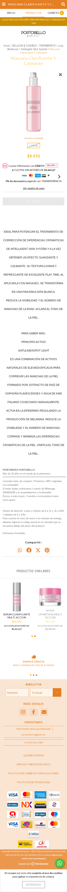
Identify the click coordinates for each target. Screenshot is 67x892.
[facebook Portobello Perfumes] (33, 712)
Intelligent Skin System (34, 49)
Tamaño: (33, 138)
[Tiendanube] (33, 865)
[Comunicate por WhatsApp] (59, 863)
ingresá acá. (57, 855)
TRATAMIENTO (47, 45)
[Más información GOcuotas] (52, 165)
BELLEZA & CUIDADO (25, 45)
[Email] (44, 712)
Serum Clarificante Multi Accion (16, 616)
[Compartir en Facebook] (28, 550)
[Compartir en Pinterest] (47, 550)
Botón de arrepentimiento (34, 858)
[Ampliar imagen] (60, 74)
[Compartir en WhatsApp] (20, 550)
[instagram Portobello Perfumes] (23, 712)
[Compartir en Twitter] (38, 550)
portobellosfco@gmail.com (33, 734)
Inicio (7, 45)
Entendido (33, 884)
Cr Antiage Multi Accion (50, 616)
